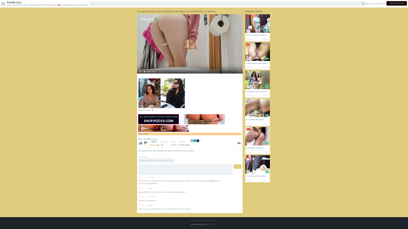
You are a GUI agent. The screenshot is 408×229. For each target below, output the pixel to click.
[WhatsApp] (192, 140)
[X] (198, 140)
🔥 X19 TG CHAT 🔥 (44, 5)
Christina (63, 5)
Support (192, 220)
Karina (55, 5)
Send (237, 166)
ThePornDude (21, 5)
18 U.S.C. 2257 (213, 220)
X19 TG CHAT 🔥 (147, 110)
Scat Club (32, 5)
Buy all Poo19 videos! (78, 5)
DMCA (205, 220)
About (9, 5)
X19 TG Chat (143, 134)
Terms (199, 220)
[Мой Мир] (195, 140)
